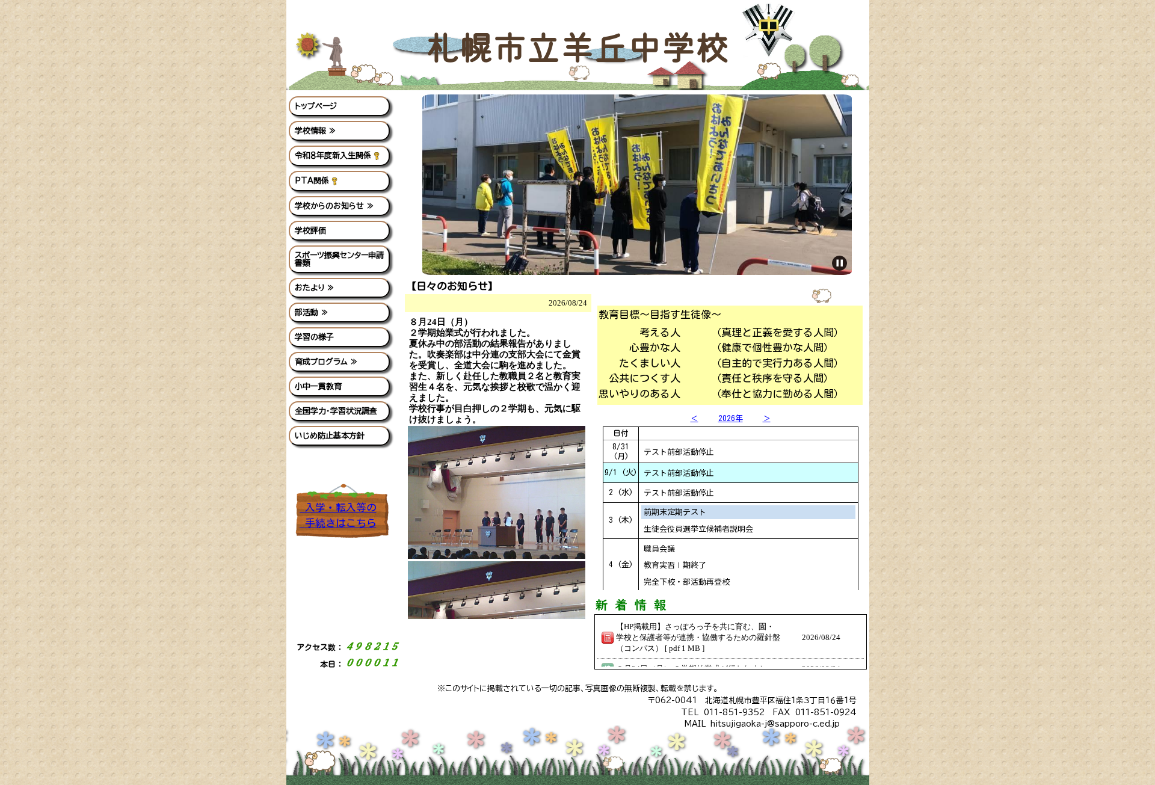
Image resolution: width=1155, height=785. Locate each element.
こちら (341, 523)
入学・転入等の (338, 507)
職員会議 (659, 548)
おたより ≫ (314, 288)
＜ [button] (694, 418)
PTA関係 (312, 181)
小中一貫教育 (318, 386)
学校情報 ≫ (315, 131)
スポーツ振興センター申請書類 (339, 259)
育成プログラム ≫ (326, 362)
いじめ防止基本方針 (330, 436)
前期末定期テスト (675, 512)
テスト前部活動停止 (679, 451)
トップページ (316, 106)
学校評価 (310, 231)
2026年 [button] (730, 418)
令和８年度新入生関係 (333, 155)
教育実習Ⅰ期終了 (675, 564)
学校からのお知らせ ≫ (334, 206)
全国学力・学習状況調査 (336, 411)
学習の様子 (314, 337)
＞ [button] (767, 418)
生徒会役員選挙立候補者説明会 (698, 528)
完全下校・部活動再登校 (687, 581)
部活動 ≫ (311, 312)
